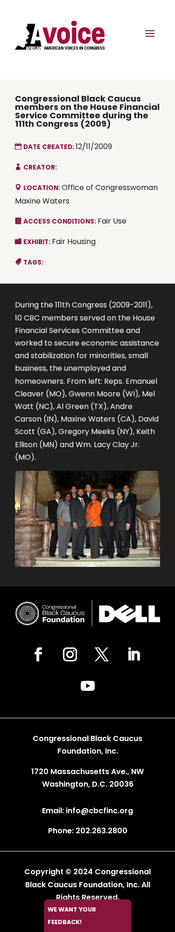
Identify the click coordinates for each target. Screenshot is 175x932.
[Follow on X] (102, 654)
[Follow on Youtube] (88, 686)
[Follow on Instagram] (70, 654)
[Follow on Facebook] (38, 654)
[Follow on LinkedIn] (133, 654)
